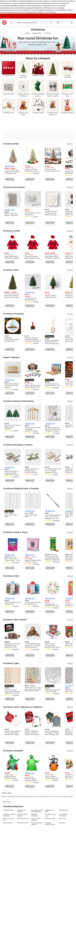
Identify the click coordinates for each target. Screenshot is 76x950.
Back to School (19, 1)
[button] (10, 166)
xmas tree (62, 822)
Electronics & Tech (54, 6)
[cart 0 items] (72, 22)
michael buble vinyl (23, 818)
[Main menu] (11, 22)
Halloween (34, 1)
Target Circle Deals (55, 10)
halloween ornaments (34, 815)
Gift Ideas (35, 8)
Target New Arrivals (7, 1)
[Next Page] (72, 164)
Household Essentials (36, 3)
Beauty (50, 3)
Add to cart (9, 179)
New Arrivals (21, 10)
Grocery (26, 3)
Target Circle (43, 12)
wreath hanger (7, 822)
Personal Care (58, 3)
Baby (46, 3)
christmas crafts (50, 818)
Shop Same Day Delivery (18, 12)
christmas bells (63, 810)
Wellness (17, 6)
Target (27, 33)
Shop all (70, 144)
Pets (8, 6)
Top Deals (45, 10)
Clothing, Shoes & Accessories (48, 1)
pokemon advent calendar (22, 815)
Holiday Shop (36, 33)
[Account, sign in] (62, 22)
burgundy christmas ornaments (9, 815)
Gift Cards (42, 8)
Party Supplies (27, 8)
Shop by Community (53, 8)
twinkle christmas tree (8, 819)
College (27, 1)
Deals (7, 10)
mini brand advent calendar (36, 823)
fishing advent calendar (21, 810)
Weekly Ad (65, 10)
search (51, 23)
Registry (30, 12)
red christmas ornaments (63, 815)
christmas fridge (8, 810)
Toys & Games (43, 6)
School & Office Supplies (29, 6)
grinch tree (62, 818)
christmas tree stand (49, 810)
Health (12, 6)
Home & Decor (64, 1)
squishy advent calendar (35, 819)
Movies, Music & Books (13, 8)
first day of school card (50, 815)
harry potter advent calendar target (37, 810)
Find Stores (52, 12)
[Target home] (4, 22)
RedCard (36, 12)
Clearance (13, 10)
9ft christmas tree (22, 822)
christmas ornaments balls (50, 823)
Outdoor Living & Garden (14, 3)
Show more (6, 801)
